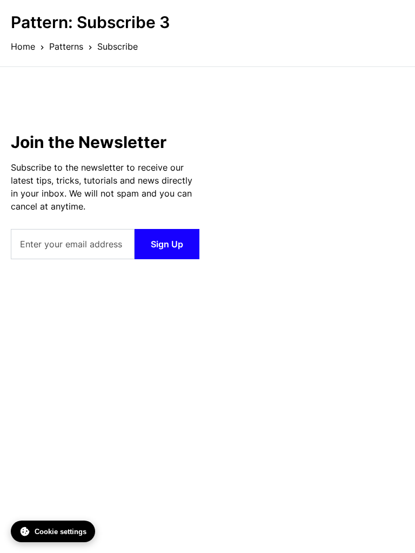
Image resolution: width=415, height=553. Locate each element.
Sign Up (167, 244)
